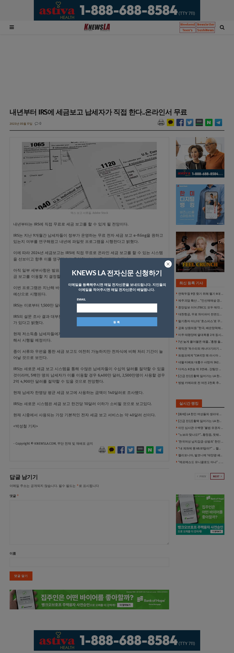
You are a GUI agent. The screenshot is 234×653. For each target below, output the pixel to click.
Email (81, 299)
